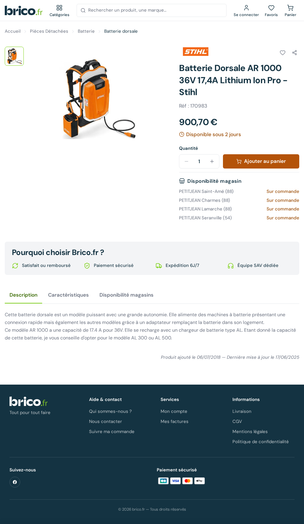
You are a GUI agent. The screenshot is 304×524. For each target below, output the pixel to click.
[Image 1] (14, 56)
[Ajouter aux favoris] (283, 53)
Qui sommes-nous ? (110, 411)
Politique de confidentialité (260, 442)
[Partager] (294, 52)
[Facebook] (15, 482)
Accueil (12, 31)
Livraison (241, 411)
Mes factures (175, 421)
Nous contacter (105, 421)
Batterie (86, 31)
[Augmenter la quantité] (212, 161)
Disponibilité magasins (126, 295)
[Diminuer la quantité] (186, 161)
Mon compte (174, 411)
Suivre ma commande (111, 432)
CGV (237, 421)
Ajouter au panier (265, 161)
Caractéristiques (68, 295)
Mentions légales (250, 432)
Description (23, 295)
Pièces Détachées (49, 31)
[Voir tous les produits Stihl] (195, 51)
